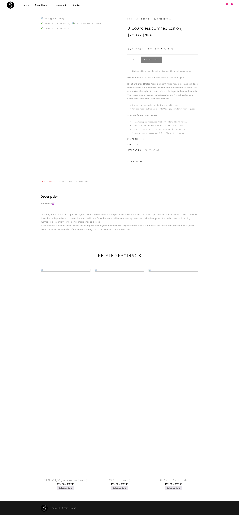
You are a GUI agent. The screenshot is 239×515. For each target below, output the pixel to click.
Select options (65, 488)
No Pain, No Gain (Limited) (173, 480)
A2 (165, 49)
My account (60, 5)
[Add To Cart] (63, 469)
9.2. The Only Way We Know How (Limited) (65, 480)
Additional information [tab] (74, 181)
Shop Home (41, 5)
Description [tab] (48, 181)
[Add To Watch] (56, 469)
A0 (137, 19)
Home (26, 5)
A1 (158, 49)
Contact (77, 5)
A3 (172, 49)
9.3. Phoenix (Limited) (119, 480)
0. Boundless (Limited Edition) (156, 19)
